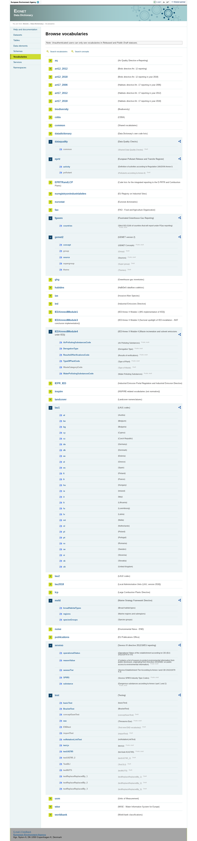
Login (158, 2)
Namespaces (19, 67)
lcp (56, 592)
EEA (26, 2)
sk (64, 561)
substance (68, 684)
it (63, 497)
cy (64, 433)
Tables (16, 40)
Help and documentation (25, 29)
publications (62, 637)
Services (17, 62)
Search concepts (82, 52)
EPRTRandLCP (64, 182)
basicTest (67, 703)
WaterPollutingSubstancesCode (78, 373)
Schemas (17, 51)
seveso (59, 645)
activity (66, 167)
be (64, 421)
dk (64, 450)
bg (64, 427)
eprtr (57, 159)
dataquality (61, 141)
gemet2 (59, 237)
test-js (66, 745)
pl (64, 532)
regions (66, 614)
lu (64, 508)
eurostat (59, 202)
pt (64, 537)
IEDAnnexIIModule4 (66, 331)
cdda (58, 117)
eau (65, 721)
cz (64, 438)
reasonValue (69, 660)
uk (64, 567)
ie (64, 491)
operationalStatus (71, 653)
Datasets (17, 35)
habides (59, 287)
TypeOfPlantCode (71, 361)
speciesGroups (70, 620)
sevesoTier (68, 670)
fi (63, 473)
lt (63, 502)
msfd (58, 600)
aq (56, 60)
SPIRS (66, 677)
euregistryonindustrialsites (70, 193)
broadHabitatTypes (72, 608)
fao (56, 210)
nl (64, 526)
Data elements (20, 46)
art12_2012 (61, 68)
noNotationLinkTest (72, 739)
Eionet (25, 24)
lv (64, 514)
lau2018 (59, 584)
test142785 (68, 751)
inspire (59, 391)
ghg (57, 279)
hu (64, 485)
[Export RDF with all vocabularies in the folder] (179, 142)
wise (57, 806)
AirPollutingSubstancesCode (77, 342)
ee (64, 456)
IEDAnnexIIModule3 (66, 320)
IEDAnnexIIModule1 (66, 312)
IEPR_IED (60, 383)
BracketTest (68, 709)
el (64, 462)
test (57, 695)
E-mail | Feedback (22, 832)
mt (64, 520)
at (64, 415)
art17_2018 (61, 101)
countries (67, 226)
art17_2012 (61, 93)
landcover (60, 399)
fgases (59, 218)
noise (58, 629)
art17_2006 (61, 85)
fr (64, 479)
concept (67, 245)
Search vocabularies (58, 52)
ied (56, 303)
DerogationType (70, 348)
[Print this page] (164, 2)
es (64, 468)
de (64, 444)
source (66, 257)
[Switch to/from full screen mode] (168, 2)
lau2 (57, 576)
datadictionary (63, 133)
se (64, 549)
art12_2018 (61, 77)
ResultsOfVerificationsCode (76, 355)
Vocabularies (20, 56)
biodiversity (61, 109)
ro (64, 543)
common (60, 125)
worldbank (61, 814)
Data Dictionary (36, 24)
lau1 (57, 407)
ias (56, 295)
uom (57, 798)
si (64, 555)
